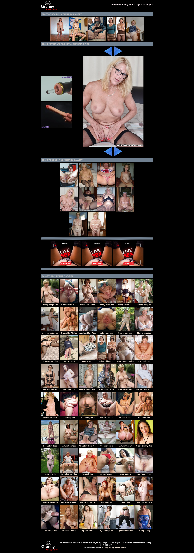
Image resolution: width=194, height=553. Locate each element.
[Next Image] (118, 55)
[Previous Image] (108, 55)
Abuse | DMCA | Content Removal (114, 547)
